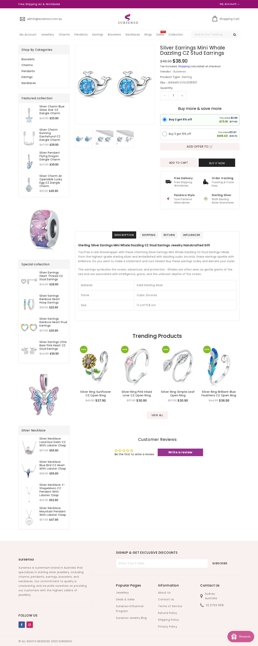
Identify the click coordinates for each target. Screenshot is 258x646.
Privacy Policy (167, 626)
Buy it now (217, 163)
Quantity (166, 88)
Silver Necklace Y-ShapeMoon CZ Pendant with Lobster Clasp (52, 490)
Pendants (28, 71)
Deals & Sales (125, 599)
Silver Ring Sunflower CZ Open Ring (95, 393)
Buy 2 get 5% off (180, 119)
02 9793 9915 (215, 605)
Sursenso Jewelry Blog (131, 618)
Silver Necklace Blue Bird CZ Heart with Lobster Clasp (52, 465)
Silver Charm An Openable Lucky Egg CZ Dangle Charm (50, 181)
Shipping (184, 66)
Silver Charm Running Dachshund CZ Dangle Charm (49, 135)
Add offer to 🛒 (200, 146)
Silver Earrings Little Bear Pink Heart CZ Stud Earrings (53, 345)
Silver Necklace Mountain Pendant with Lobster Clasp (52, 511)
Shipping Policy (168, 620)
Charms (27, 65)
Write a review (180, 452)
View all (157, 415)
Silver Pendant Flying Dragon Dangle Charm (49, 156)
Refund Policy (167, 613)
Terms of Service (170, 606)
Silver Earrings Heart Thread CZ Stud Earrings (51, 276)
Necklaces (29, 83)
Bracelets (28, 59)
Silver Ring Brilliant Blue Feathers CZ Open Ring (219, 393)
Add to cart (178, 163)
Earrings (27, 77)
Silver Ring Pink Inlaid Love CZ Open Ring (137, 393)
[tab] (44, 59)
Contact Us (166, 599)
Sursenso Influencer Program (130, 608)
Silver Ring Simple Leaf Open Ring (178, 393)
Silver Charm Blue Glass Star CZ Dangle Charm (51, 110)
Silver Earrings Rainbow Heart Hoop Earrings (49, 299)
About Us (164, 592)
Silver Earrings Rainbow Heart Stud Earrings (53, 322)
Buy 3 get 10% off (180, 134)
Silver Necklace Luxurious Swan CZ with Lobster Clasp (52, 442)
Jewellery (122, 592)
